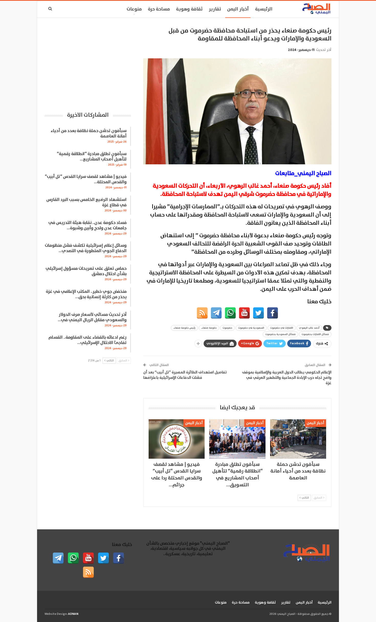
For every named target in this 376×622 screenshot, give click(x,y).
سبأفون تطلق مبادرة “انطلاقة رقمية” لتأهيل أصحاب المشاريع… (92, 156)
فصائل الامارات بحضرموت (315, 334)
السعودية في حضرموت (251, 328)
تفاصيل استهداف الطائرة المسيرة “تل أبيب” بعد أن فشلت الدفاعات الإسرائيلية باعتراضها (185, 375)
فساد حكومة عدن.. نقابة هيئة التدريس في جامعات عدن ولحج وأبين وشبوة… (87, 225)
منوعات (134, 9)
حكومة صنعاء (209, 328)
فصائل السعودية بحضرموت (280, 334)
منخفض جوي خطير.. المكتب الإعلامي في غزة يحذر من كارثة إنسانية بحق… (86, 294)
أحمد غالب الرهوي (309, 328)
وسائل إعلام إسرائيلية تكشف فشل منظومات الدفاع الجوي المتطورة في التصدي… (86, 248)
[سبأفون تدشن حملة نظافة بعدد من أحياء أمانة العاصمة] (298, 438)
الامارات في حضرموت (281, 328)
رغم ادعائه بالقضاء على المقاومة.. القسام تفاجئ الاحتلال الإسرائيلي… (87, 340)
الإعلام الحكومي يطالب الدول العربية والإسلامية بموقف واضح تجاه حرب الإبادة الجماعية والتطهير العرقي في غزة (286, 377)
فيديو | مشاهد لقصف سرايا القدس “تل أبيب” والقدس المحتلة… (86, 179)
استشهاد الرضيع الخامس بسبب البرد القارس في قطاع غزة (86, 202)
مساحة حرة (159, 9)
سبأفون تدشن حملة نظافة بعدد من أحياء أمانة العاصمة (89, 133)
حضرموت (227, 328)
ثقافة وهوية (189, 9)
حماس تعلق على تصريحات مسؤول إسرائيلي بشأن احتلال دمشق (86, 271)
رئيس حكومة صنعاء (184, 328)
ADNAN (73, 614)
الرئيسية (263, 9)
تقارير (215, 9)
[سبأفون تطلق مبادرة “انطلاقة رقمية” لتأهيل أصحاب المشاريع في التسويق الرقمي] (237, 438)
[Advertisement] (88, 63)
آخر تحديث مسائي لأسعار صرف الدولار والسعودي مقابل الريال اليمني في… (92, 317)
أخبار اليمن (238, 9)
